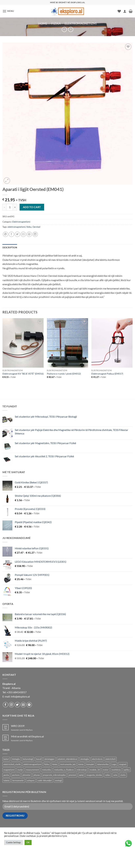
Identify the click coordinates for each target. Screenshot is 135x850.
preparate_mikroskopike (54, 775)
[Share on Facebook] (11, 234)
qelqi (81, 775)
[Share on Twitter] (17, 234)
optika (127, 769)
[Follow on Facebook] (5, 704)
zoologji (58, 780)
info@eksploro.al (20, 696)
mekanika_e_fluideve (64, 769)
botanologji (28, 759)
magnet (122, 764)
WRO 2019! (18, 725)
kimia (80, 764)
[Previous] (2, 352)
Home (42, 23)
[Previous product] (70, 29)
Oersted (36, 227)
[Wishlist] (119, 11)
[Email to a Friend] (23, 234)
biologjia (16, 759)
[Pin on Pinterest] (29, 234)
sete (115, 775)
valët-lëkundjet (45, 780)
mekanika (46, 769)
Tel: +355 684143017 (14, 692)
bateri (6, 759)
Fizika (56, 23)
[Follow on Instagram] (11, 704)
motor (105, 769)
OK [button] (28, 842)
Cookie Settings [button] (13, 842)
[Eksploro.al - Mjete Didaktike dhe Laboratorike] (67, 11)
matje (20, 769)
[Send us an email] (23, 704)
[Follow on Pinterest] (29, 704)
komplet (90, 764)
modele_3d (95, 769)
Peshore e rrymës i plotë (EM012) (64, 373)
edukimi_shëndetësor (68, 759)
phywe (37, 775)
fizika (29, 227)
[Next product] (64, 29)
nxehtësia (116, 769)
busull (38, 759)
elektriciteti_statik (12, 764)
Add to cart (32, 207)
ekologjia (85, 759)
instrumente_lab (67, 764)
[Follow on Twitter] (17, 704)
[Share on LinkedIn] (35, 234)
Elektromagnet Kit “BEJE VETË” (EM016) (23, 373)
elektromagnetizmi (17, 227)
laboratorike (103, 764)
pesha (6, 775)
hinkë (54, 764)
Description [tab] (9, 247)
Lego (114, 764)
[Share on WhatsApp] (5, 234)
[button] (8, 11)
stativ (123, 775)
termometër (18, 780)
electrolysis (97, 759)
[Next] (132, 352)
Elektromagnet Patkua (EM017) (107, 373)
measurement (32, 769)
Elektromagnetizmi (81, 23)
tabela (6, 780)
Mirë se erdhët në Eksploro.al (27, 736)
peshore (16, 775)
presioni (72, 775)
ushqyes (31, 780)
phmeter (27, 775)
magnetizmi (8, 769)
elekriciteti (111, 759)
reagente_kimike (94, 775)
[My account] (124, 11)
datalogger (49, 759)
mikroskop (82, 769)
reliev (107, 775)
